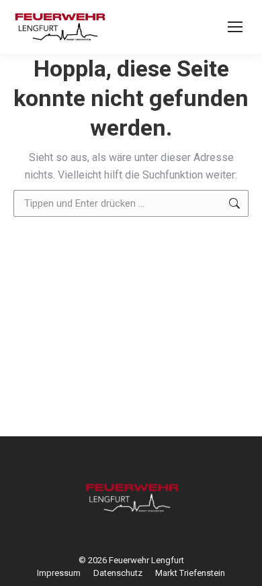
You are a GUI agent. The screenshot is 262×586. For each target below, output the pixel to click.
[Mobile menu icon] (235, 26)
